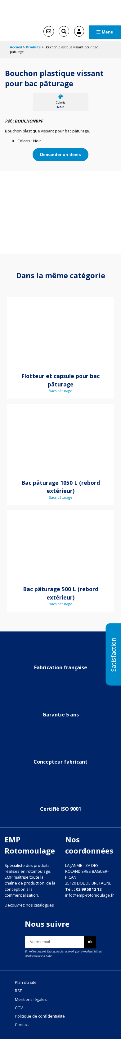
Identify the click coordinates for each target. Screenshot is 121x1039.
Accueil (16, 47)
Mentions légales (31, 999)
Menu (107, 31)
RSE (18, 990)
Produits (33, 47)
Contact (22, 1024)
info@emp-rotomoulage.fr (89, 895)
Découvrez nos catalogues (29, 905)
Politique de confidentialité (40, 1016)
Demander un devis (60, 154)
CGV (19, 1007)
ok (90, 941)
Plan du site (26, 982)
